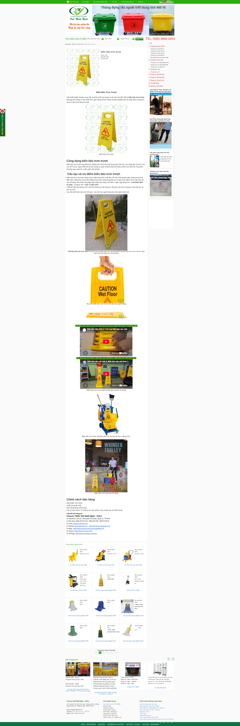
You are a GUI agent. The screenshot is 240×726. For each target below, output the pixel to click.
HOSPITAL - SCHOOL (133, 724)
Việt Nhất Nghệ (79, 13)
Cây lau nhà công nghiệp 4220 (106, 590)
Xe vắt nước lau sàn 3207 (105, 565)
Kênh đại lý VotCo (145, 711)
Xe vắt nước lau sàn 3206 (133, 565)
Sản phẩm (68, 44)
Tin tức (114, 2)
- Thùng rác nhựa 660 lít (157, 55)
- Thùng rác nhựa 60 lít (157, 49)
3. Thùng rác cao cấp (156, 60)
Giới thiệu (85, 2)
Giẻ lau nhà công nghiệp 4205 (78, 641)
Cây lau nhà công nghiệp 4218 (133, 615)
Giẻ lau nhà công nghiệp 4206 (106, 615)
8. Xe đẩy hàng (154, 83)
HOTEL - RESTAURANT (88, 724)
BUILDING (101, 724)
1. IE (150, 43)
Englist (166, 2)
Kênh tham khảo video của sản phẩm (149, 706)
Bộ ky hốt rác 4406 (133, 590)
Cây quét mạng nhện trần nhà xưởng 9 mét (159, 153)
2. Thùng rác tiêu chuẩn (157, 46)
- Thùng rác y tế (154, 72)
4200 (136, 630)
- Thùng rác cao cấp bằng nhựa (159, 62)
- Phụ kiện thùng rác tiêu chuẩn (159, 57)
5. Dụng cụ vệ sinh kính (156, 74)
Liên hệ (140, 2)
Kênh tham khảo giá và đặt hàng (148, 704)
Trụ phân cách (161, 686)
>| (116, 652)
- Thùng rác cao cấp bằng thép (159, 64)
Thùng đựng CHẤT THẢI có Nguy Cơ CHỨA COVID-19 (78, 693)
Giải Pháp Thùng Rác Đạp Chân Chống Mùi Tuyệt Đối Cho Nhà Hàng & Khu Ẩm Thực (160, 121)
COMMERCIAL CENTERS (115, 724)
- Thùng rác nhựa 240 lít (157, 53)
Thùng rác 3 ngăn (106, 687)
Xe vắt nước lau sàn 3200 (78, 565)
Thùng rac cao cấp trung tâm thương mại (159, 172)
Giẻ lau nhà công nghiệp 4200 (78, 615)
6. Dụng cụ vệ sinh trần (156, 77)
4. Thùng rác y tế (154, 69)
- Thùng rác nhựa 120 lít (157, 51)
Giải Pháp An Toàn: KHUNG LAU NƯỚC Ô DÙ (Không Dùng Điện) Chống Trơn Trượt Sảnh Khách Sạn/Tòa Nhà (160, 92)
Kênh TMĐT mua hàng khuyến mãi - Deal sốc (152, 708)
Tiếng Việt (163, 1)
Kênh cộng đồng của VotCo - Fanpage (150, 710)
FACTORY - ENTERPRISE (150, 724)
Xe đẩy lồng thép (133, 688)
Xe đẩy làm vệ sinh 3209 (78, 590)
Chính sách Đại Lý (127, 2)
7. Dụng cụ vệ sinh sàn (156, 80)
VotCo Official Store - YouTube (80, 711)
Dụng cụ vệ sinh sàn (77, 44)
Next (171, 21)
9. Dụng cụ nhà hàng (156, 86)
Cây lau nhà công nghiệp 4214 (133, 641)
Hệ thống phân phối (100, 2)
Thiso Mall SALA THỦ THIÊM (111, 704)
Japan (169, 1)
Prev (96, 21)
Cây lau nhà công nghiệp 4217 (106, 641)
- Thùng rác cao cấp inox (157, 67)
